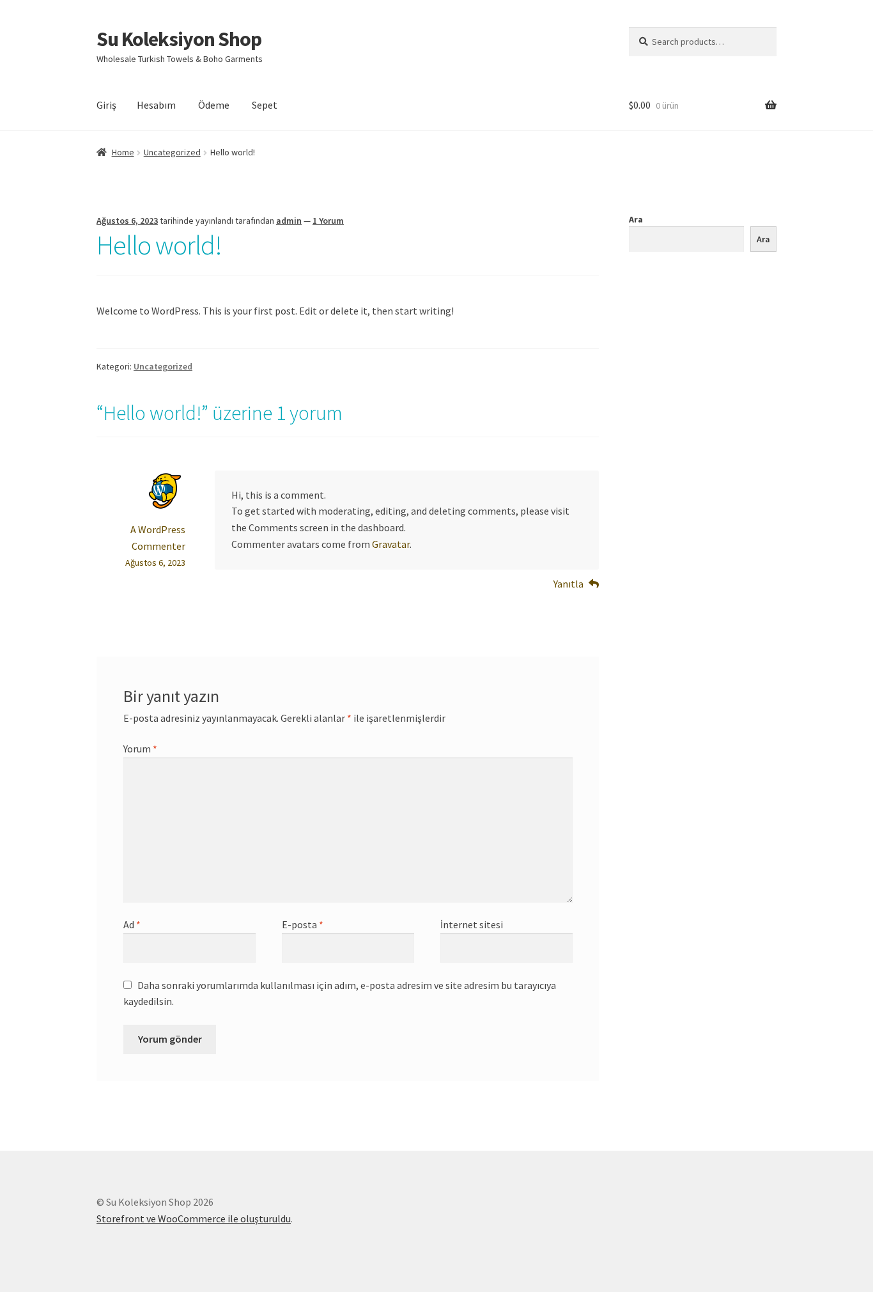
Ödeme (213, 104)
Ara (636, 219)
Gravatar (391, 544)
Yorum (140, 748)
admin (289, 220)
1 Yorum (328, 220)
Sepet (264, 104)
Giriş (106, 104)
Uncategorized (172, 152)
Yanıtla (568, 583)
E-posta (302, 924)
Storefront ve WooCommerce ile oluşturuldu (194, 1218)
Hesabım (156, 104)
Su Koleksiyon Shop (179, 39)
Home (123, 152)
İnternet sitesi (471, 924)
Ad (132, 924)
